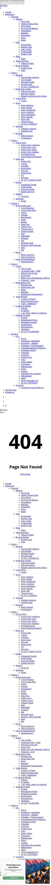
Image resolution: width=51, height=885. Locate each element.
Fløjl (23, 705)
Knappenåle (26, 516)
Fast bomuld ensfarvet (30, 549)
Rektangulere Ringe (29, 791)
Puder (23, 761)
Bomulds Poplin (27, 554)
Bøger (23, 512)
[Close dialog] (48, 861)
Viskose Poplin (27, 703)
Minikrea (24, 505)
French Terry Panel (29, 621)
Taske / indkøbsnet (28, 775)
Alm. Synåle (26, 521)
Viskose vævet (27, 700)
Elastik (18, 654)
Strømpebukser (27, 733)
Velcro (23, 810)
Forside (8, 484)
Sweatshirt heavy (28, 626)
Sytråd (18, 738)
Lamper (24, 843)
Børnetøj (24, 763)
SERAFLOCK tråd (29, 745)
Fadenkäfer (25, 507)
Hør (22, 712)
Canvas (24, 635)
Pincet (23, 840)
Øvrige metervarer (23, 677)
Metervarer (9, 486)
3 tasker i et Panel (28, 770)
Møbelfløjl (25, 707)
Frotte (23, 691)
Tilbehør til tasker (23, 787)
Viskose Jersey (27, 593)
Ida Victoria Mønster (29, 500)
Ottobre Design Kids (29, 495)
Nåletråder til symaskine (31, 845)
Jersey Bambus (27, 577)
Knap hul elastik (27, 661)
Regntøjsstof (26, 689)
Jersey (18, 575)
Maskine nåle (26, 519)
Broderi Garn (26, 540)
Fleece (18, 724)
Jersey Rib (25, 591)
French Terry (21, 614)
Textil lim (25, 826)
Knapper (19, 605)
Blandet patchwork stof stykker (34, 568)
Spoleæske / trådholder (30, 812)
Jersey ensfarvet (27, 584)
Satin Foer (25, 696)
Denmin (24, 686)
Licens (23, 572)
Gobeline (25, 637)
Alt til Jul (25, 668)
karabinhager (26, 796)
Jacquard (24, 710)
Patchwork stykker (23, 561)
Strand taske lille (28, 759)
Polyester (25, 649)
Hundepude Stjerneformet (31, 766)
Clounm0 (14, 488)
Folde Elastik (26, 658)
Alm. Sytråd (26, 740)
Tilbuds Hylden (22, 533)
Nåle (18, 514)
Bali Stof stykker (28, 565)
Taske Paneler (21, 768)
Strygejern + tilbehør (29, 815)
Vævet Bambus (27, 679)
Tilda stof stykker (28, 563)
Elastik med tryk (27, 663)
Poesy (23, 509)
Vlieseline (25, 824)
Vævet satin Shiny (28, 682)
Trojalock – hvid (28, 752)
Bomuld (19, 547)
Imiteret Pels (26, 644)
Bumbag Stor (26, 756)
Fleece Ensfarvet (28, 728)
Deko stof (20, 630)
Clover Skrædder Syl (29, 852)
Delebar (24, 780)
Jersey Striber (26, 579)
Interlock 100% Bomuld (31, 717)
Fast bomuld (26, 551)
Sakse (23, 850)
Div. (17, 808)
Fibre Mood (26, 498)
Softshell (19, 598)
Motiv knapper (27, 607)
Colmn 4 (14, 735)
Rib (22, 721)
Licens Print (21, 570)
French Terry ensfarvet (30, 616)
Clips (23, 831)
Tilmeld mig (13, 878)
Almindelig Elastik (28, 656)
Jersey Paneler (27, 588)
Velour (23, 684)
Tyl (22, 647)
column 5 (14, 805)
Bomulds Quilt (27, 714)
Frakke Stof (26, 633)
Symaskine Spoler (28, 822)
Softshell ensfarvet (28, 600)
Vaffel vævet (26, 698)
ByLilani (3, 5)
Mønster (19, 491)
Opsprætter (25, 836)
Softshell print (26, 602)
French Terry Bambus (30, 623)
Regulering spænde (29, 794)
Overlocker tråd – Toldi (30, 742)
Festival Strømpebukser (25, 731)
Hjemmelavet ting (23, 754)
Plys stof (24, 642)
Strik (23, 719)
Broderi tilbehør (22, 537)
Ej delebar (25, 782)
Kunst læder (26, 640)
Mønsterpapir (26, 838)
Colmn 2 (14, 612)
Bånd (18, 528)
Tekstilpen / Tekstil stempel (32, 817)
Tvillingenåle (26, 523)
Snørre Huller (26, 833)
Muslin (24, 693)
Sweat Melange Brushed (31, 628)
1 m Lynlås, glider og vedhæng (34, 784)
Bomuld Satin (26, 556)
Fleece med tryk (27, 726)
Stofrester (20, 670)
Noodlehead (26, 502)
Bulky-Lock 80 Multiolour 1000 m (35, 749)
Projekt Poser (26, 829)
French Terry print (28, 619)
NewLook (25, 493)
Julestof (19, 665)
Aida (23, 542)
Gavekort (19, 857)
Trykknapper (26, 609)
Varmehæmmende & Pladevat (33, 819)
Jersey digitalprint (28, 581)
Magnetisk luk (27, 798)
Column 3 (14, 675)
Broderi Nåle (26, 526)
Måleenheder (26, 847)
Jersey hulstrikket (28, 586)
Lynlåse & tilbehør (23, 777)
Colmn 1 (14, 544)
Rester (23, 672)
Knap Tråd (25, 747)
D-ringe (24, 789)
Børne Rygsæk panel (29, 773)
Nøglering (25, 801)
